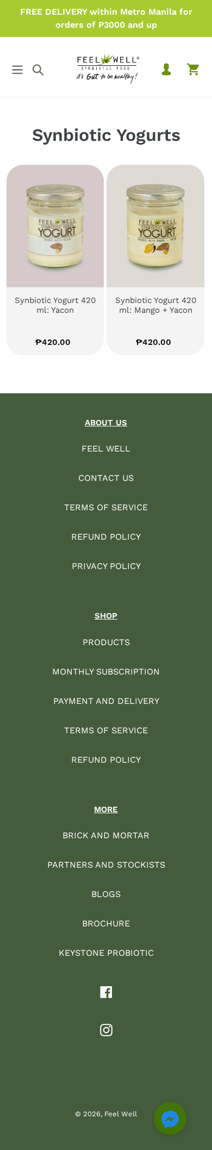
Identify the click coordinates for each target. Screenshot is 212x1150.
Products (106, 642)
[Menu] (17, 68)
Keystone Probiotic (106, 953)
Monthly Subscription (106, 671)
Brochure (106, 923)
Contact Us (106, 478)
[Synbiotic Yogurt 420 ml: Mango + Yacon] (155, 226)
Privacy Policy (106, 566)
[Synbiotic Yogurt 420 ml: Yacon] (55, 226)
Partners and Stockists (106, 865)
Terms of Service (106, 507)
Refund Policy (106, 536)
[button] (170, 1120)
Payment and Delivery (106, 701)
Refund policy (106, 760)
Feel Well (106, 448)
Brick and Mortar (106, 835)
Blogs (106, 894)
